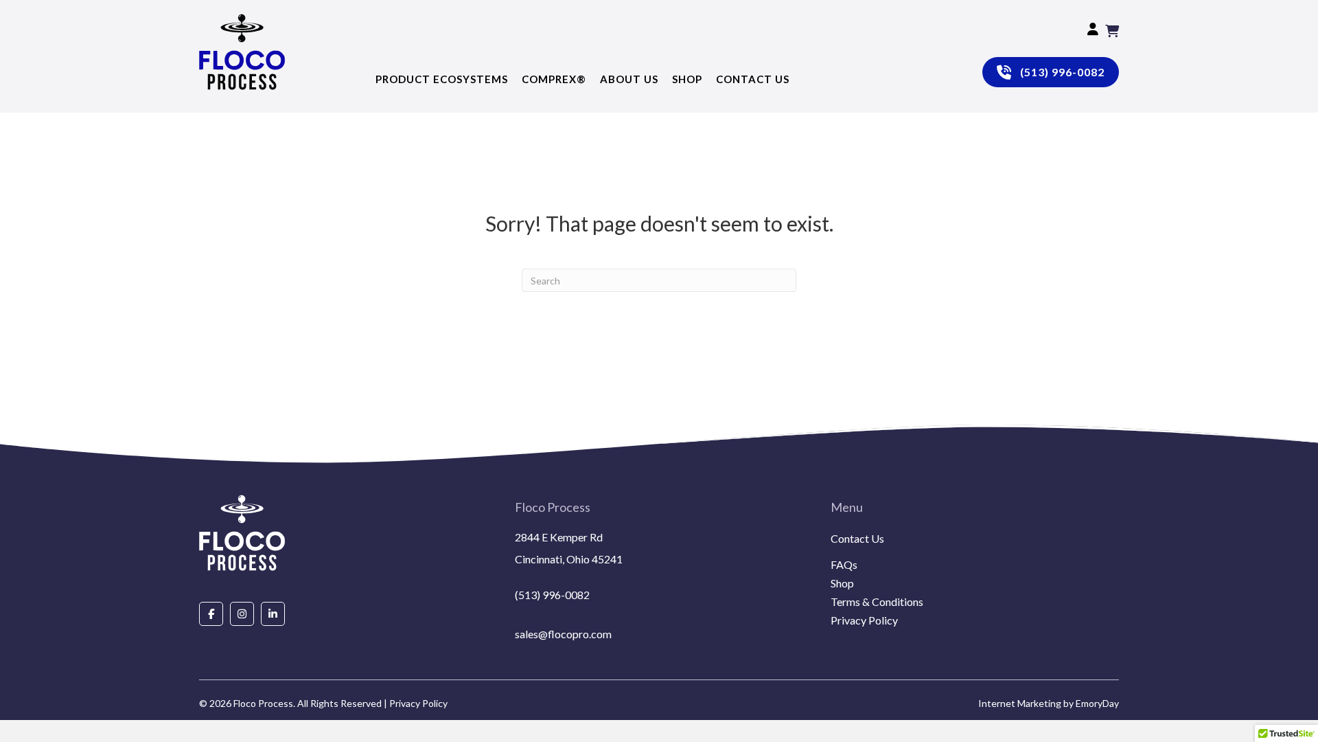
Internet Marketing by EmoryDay (1048, 703)
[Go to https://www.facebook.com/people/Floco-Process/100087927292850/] (211, 613)
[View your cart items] (1112, 31)
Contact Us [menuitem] (857, 539)
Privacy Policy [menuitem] (864, 621)
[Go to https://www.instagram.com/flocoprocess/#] (242, 613)
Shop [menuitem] (842, 583)
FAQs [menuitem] (844, 565)
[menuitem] (975, 555)
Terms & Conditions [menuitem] (877, 602)
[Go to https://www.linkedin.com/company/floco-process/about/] (273, 613)
